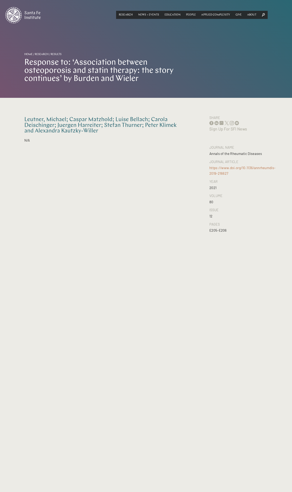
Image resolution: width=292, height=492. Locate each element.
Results (56, 54)
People (191, 15)
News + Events (148, 15)
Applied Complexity (215, 15)
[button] (126, 15)
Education (173, 15)
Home (28, 54)
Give (239, 15)
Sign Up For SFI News (228, 128)
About (251, 15)
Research (126, 15)
